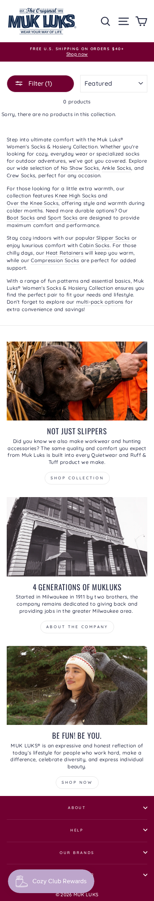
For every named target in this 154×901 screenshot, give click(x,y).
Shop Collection (77, 478)
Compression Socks (55, 260)
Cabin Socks (94, 245)
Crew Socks (21, 175)
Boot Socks (21, 217)
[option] (77, 52)
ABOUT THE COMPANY (77, 626)
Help (77, 830)
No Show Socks (80, 168)
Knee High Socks (75, 195)
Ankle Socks (116, 168)
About (77, 807)
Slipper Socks (113, 238)
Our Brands (77, 852)
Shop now (77, 782)
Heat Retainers (64, 253)
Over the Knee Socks (32, 203)
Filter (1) (39, 83)
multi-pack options (100, 301)
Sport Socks (63, 217)
